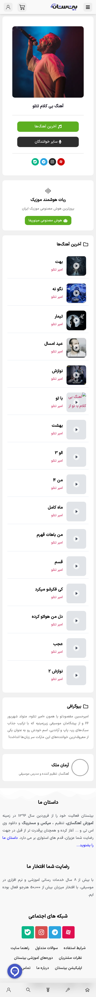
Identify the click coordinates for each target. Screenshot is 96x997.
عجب (58, 644)
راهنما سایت (20, 948)
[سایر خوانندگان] (68, 990)
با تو (59, 398)
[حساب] (9, 990)
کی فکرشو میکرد (49, 589)
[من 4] (76, 484)
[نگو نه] (76, 293)
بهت (59, 262)
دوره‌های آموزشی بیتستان (33, 958)
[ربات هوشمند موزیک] (48, 191)
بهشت (57, 426)
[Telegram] (44, 162)
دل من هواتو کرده (47, 617)
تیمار (59, 316)
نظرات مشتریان (70, 958)
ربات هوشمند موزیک (48, 200)
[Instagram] (52, 162)
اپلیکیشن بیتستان (68, 968)
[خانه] (87, 990)
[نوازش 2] (76, 675)
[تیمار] (76, 320)
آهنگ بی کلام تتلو (48, 106)
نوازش (57, 371)
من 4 (58, 480)
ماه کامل (55, 507)
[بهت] (76, 266)
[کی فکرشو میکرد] (76, 593)
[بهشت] (76, 429)
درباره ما (42, 968)
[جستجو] (28, 990)
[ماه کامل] (76, 511)
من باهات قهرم (50, 535)
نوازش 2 (55, 671)
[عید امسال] (76, 348)
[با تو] (76, 402)
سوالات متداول (46, 948)
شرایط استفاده (75, 948)
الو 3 (59, 453)
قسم (59, 562)
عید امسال (53, 344)
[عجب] (76, 648)
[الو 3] (76, 457)
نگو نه (57, 289)
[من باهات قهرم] (76, 539)
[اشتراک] (48, 990)
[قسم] (76, 566)
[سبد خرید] (22, 7)
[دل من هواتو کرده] (76, 621)
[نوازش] (76, 375)
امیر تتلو (57, 269)
